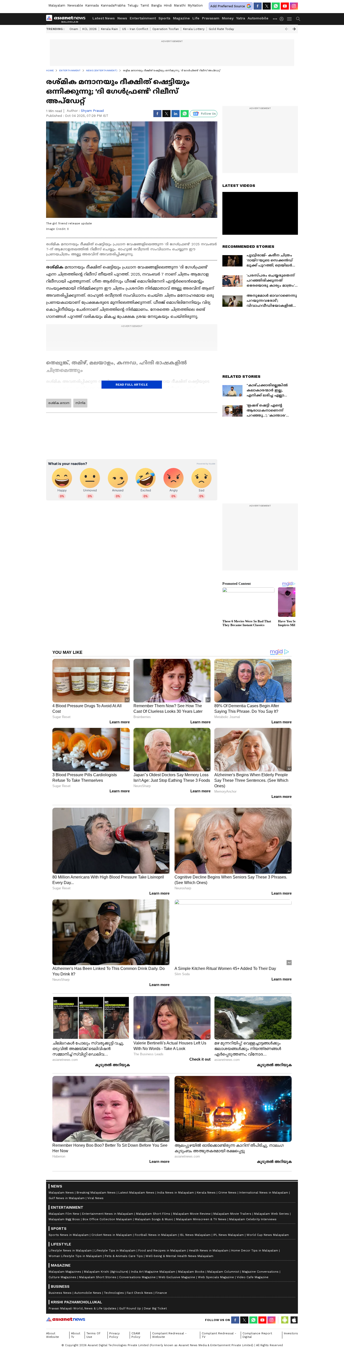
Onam (74, 29)
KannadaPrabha (113, 5)
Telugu (132, 5)
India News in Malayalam (175, 1192)
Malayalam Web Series (271, 1213)
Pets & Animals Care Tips (124, 1256)
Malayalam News (61, 1192)
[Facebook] (258, 6)
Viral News (95, 1198)
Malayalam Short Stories (97, 1277)
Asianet (65, 1319)
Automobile (258, 18)
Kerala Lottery (193, 29)
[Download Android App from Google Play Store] (285, 1320)
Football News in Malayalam (156, 1235)
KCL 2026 (89, 29)
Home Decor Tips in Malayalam (254, 1250)
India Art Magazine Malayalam (153, 1271)
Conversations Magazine (137, 1277)
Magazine (181, 18)
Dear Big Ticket (155, 1308)
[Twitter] (267, 6)
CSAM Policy (135, 1335)
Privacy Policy (114, 1335)
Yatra (240, 18)
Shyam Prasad (92, 111)
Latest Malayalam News (136, 1192)
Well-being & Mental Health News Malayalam (179, 1256)
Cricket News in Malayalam (111, 1235)
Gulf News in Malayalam (67, 1198)
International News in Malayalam (263, 1192)
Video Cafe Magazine (252, 1277)
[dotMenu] (275, 19)
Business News (60, 1293)
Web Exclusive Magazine (176, 1277)
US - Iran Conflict (135, 29)
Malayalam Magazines (65, 1271)
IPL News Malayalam (228, 1235)
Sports (164, 18)
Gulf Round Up (130, 1308)
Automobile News (87, 1293)
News (122, 18)
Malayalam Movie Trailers (232, 1213)
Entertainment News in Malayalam (107, 1213)
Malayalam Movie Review (192, 1213)
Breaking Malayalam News (96, 1192)
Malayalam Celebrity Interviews (253, 1219)
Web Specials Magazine (216, 1277)
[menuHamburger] (289, 19)
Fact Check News (140, 1293)
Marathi (180, 5)
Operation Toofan (165, 29)
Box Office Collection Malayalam (107, 1219)
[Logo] (67, 19)
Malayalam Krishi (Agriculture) (106, 1271)
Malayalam (56, 5)
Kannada (92, 5)
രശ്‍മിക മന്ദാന (58, 403)
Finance (161, 1293)
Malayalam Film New (64, 1213)
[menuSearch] (298, 19)
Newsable (75, 5)
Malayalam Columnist (223, 1271)
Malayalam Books (191, 1271)
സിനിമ (80, 403)
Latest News (103, 18)
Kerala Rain (109, 29)
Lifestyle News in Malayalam (70, 1250)
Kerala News (206, 1192)
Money (228, 18)
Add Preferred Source (227, 6)
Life (195, 18)
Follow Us (208, 113)
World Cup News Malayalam (268, 1235)
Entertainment (143, 18)
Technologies (114, 1293)
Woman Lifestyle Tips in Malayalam (75, 1256)
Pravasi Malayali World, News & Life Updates (82, 1308)
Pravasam (210, 18)
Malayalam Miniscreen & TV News (201, 1219)
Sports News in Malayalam (69, 1235)
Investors (291, 1333)
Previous (286, 29)
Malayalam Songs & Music (154, 1219)
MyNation (195, 5)
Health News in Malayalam (208, 1250)
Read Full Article (132, 384)
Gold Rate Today (221, 29)
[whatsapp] (276, 6)
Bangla (156, 5)
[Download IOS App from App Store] (294, 1320)
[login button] (283, 19)
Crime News (227, 1192)
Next (294, 29)
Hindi (168, 5)
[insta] (294, 6)
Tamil (144, 5)
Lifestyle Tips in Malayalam (114, 1250)
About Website (52, 1335)
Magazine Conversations (260, 1271)
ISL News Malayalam (195, 1235)
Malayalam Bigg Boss (64, 1219)
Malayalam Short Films (153, 1213)
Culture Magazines (62, 1277)
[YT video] (285, 6)
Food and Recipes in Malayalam (162, 1250)
